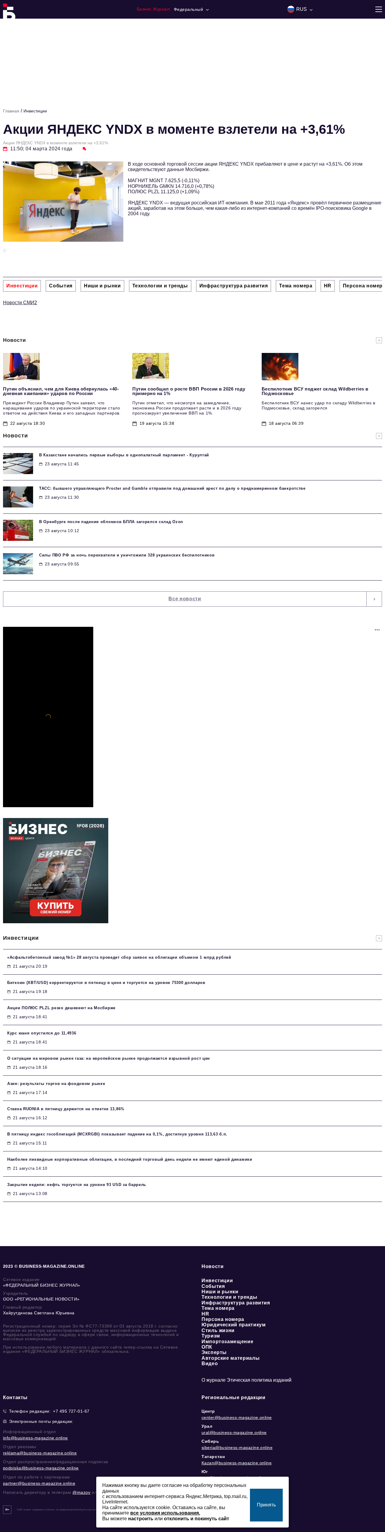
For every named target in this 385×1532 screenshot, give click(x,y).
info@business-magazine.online (35, 1437)
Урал (207, 1426)
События (213, 1286)
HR (205, 1313)
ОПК (207, 1347)
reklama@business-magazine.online (40, 1453)
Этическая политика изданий (259, 1380)
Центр (208, 1411)
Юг (205, 1471)
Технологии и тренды (229, 1297)
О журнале (214, 1380)
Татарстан (213, 1456)
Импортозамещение (227, 1341)
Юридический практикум (234, 1324)
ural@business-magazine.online (234, 1432)
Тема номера (218, 1308)
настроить (140, 1518)
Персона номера (223, 1319)
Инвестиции (35, 111)
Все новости (184, 598)
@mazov (81, 1492)
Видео (210, 1363)
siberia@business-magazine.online (237, 1447)
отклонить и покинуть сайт (196, 1518)
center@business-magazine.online (237, 1417)
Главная (11, 111)
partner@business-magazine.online (39, 1483)
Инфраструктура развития (236, 1302)
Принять (266, 1504)
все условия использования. (165, 1512)
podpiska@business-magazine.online (41, 1468)
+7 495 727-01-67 (71, 1411)
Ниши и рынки (220, 1291)
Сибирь (210, 1441)
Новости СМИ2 (20, 302)
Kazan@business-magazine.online (237, 1462)
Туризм (211, 1335)
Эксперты (214, 1352)
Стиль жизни (218, 1330)
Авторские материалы (231, 1358)
